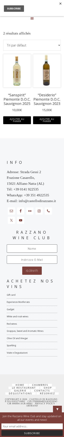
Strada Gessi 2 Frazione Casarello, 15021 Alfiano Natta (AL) (25, 177)
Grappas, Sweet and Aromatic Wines (25, 330)
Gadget (10, 309)
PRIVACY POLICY (45, 403)
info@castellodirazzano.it (37, 201)
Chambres (40, 385)
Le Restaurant (24, 388)
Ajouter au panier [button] (17, 120)
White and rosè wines (17, 316)
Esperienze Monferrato (18, 302)
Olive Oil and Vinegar (17, 338)
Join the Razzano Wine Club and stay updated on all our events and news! (32, 417)
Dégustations (20, 393)
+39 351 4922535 (36, 195)
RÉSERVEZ (47, 393)
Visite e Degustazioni (17, 352)
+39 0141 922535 (26, 189)
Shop (48, 388)
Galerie (20, 390)
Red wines (12, 323)
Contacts (42, 390)
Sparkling (11, 345)
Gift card (11, 294)
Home (20, 385)
